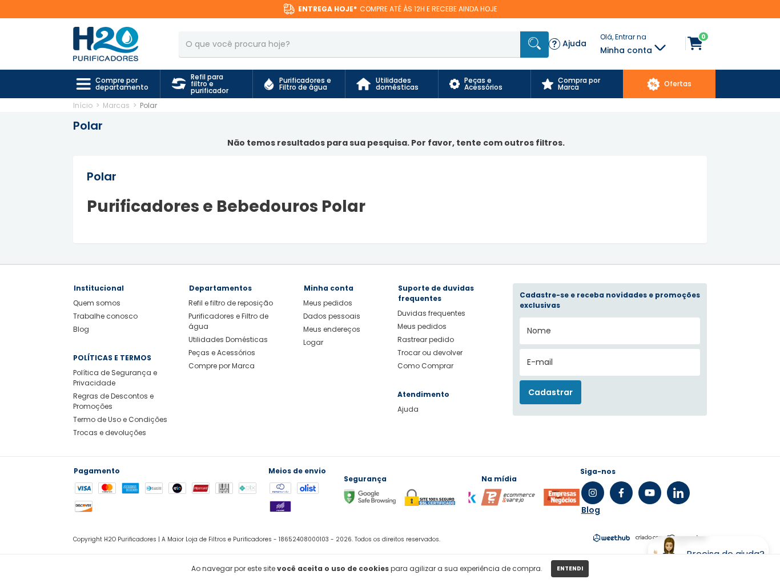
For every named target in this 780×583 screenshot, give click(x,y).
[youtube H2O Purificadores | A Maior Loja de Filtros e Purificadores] (649, 492)
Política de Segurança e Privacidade (115, 378)
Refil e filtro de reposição (230, 303)
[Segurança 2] (562, 503)
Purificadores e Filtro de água (228, 321)
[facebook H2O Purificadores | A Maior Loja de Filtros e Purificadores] (621, 492)
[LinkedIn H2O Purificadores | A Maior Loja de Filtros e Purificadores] (678, 492)
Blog (81, 329)
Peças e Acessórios (221, 352)
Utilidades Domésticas (228, 339)
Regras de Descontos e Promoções (113, 401)
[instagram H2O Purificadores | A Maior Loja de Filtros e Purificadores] (592, 492)
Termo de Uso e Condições (120, 419)
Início (83, 105)
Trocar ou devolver (430, 352)
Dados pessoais (331, 316)
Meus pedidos (327, 303)
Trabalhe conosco (105, 316)
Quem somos (96, 303)
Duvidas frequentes (431, 313)
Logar (313, 342)
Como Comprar (425, 366)
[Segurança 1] (508, 503)
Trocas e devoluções (109, 432)
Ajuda (408, 409)
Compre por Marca (221, 366)
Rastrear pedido (425, 339)
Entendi (570, 568)
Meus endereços (331, 329)
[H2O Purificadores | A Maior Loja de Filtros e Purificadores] (105, 43)
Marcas (116, 105)
